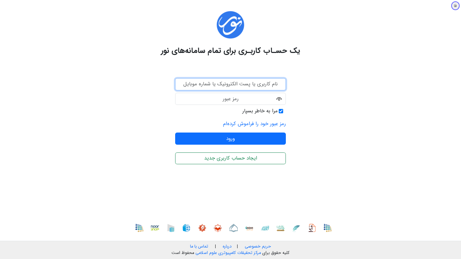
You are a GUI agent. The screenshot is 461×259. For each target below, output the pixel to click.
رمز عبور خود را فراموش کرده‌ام (254, 124)
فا (455, 6)
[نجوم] (251, 228)
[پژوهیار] (313, 228)
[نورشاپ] (157, 228)
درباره (226, 246)
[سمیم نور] (329, 228)
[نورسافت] (235, 228)
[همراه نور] (266, 228)
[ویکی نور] (188, 228)
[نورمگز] (203, 228)
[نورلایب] (219, 228)
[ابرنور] (172, 228)
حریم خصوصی (258, 246)
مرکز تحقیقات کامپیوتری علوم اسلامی (228, 253)
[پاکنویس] (298, 228)
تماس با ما (199, 246)
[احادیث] (282, 228)
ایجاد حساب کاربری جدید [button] (230, 158)
